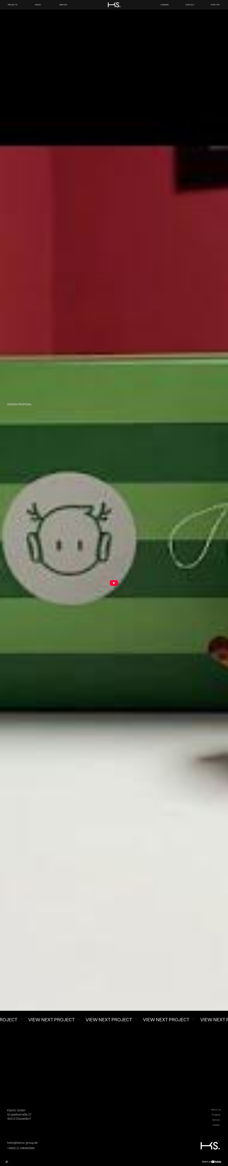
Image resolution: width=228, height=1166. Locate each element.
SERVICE (63, 5)
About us (216, 1109)
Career (216, 1124)
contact (190, 5)
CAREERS (165, 5)
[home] (114, 4)
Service (216, 1119)
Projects (12, 5)
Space (38, 5)
